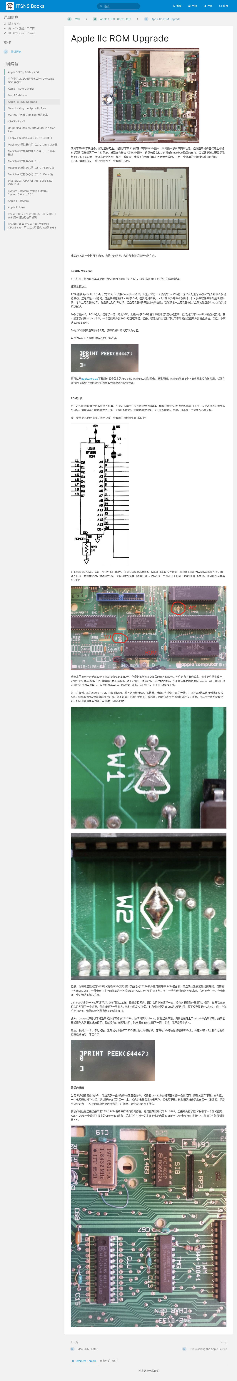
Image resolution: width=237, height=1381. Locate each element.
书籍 (194, 6)
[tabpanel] (149, 1371)
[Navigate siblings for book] (86, 19)
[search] (118, 6)
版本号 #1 (14, 23)
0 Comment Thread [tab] (84, 1360)
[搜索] (101, 6)
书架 (178, 6)
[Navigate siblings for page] (137, 19)
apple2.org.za (89, 378)
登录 (225, 6)
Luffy (15, 28)
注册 (210, 6)
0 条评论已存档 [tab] (109, 1360)
